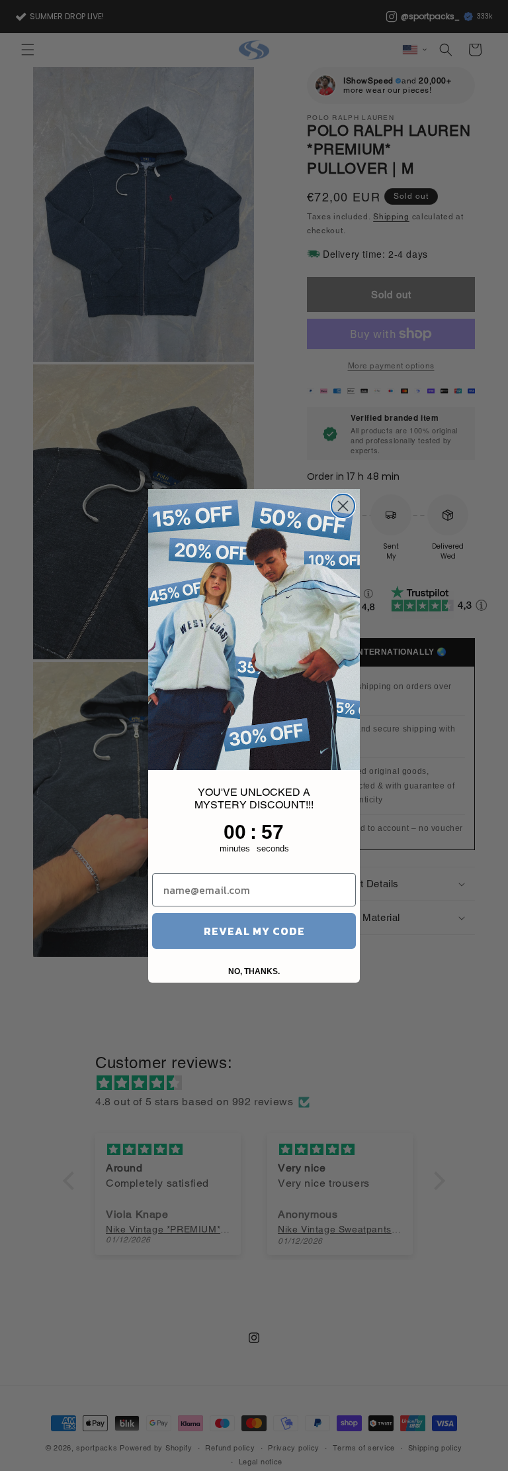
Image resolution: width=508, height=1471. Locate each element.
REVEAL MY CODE (254, 931)
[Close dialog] (343, 506)
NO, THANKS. (254, 971)
